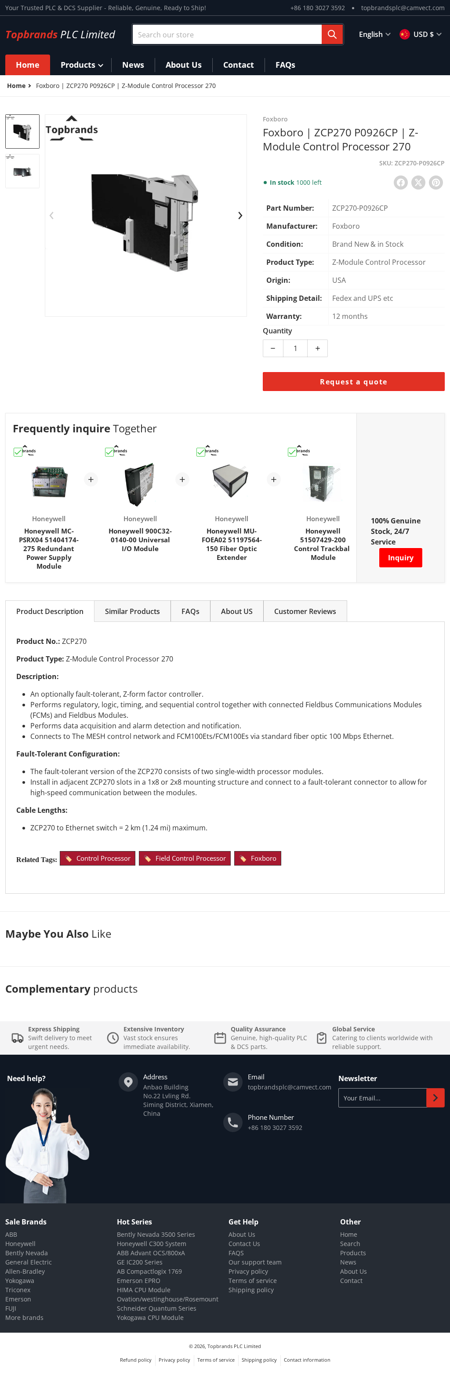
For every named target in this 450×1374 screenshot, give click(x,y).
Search (350, 1243)
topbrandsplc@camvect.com (403, 8)
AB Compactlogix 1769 (149, 1271)
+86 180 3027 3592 (317, 8)
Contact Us (244, 1243)
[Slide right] (240, 215)
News (348, 1262)
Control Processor (103, 858)
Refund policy (136, 1359)
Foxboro (263, 858)
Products (353, 1253)
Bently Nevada (26, 1253)
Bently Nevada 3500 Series (156, 1234)
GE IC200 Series (140, 1262)
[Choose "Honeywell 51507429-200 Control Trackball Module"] (292, 452)
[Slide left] (51, 215)
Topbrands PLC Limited (234, 1346)
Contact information (307, 1359)
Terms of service (253, 1280)
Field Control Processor (191, 858)
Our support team (255, 1262)
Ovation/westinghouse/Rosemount (167, 1299)
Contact (351, 1280)
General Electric (28, 1262)
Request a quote (354, 382)
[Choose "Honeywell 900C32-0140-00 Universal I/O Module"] (109, 452)
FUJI (10, 1308)
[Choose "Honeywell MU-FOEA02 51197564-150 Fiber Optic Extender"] (200, 452)
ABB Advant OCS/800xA (151, 1253)
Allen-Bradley (25, 1271)
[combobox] (238, 34)
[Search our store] (332, 34)
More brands (24, 1317)
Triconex (17, 1290)
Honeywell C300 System (151, 1243)
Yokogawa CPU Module (150, 1317)
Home (348, 1234)
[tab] (49, 611)
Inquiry (401, 558)
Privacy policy (248, 1271)
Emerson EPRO (138, 1280)
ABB (11, 1234)
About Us (242, 1234)
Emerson (18, 1299)
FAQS (236, 1253)
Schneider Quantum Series (156, 1308)
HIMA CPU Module (144, 1290)
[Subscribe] (435, 1097)
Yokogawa (19, 1280)
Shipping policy (251, 1290)
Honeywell (20, 1243)
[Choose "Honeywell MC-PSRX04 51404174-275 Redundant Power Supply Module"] (18, 452)
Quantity (277, 331)
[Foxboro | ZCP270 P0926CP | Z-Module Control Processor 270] (22, 131)
